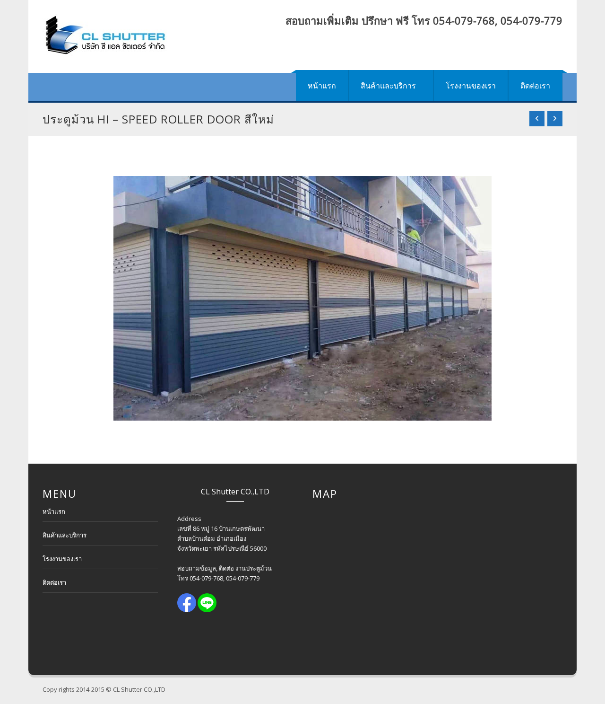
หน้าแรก (322, 85)
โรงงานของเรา (471, 85)
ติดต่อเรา (535, 85)
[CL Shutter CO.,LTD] (105, 36)
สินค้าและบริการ (388, 85)
